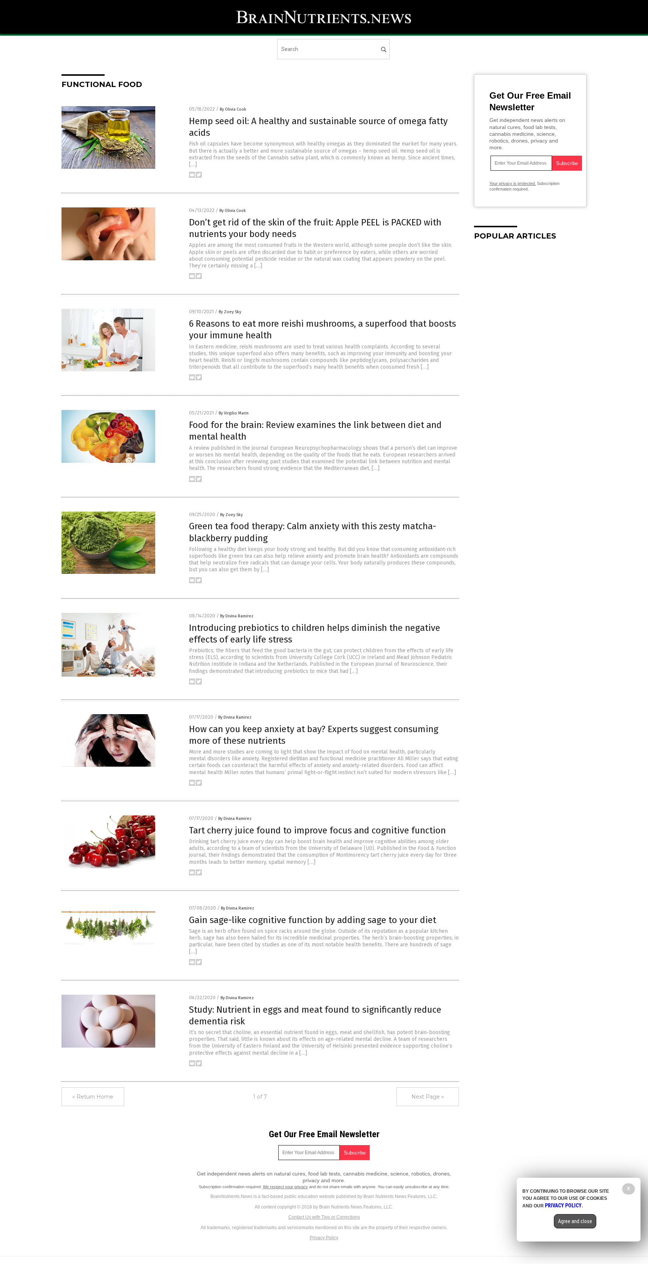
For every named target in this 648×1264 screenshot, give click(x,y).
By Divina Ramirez (237, 616)
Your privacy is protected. (512, 183)
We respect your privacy (285, 1186)
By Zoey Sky (230, 311)
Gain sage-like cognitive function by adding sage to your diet (312, 920)
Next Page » (427, 1096)
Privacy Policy (324, 1237)
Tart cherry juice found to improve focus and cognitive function (317, 830)
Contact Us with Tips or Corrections (324, 1217)
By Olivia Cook (233, 109)
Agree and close (575, 1221)
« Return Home (92, 1096)
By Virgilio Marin (234, 413)
